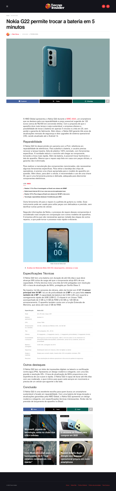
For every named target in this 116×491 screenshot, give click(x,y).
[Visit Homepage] (55, 6)
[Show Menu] (7, 6)
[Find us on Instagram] (103, 6)
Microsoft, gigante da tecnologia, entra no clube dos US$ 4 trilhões (40, 432)
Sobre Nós (73, 485)
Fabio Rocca (15, 34)
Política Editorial (82, 485)
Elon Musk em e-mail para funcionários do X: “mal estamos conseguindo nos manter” (38, 457)
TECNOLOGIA (14, 15)
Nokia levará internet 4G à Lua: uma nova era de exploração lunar (45, 191)
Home (7, 15)
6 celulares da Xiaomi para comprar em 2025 (74, 434)
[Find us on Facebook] (108, 6)
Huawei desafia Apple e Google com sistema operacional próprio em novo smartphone (75, 457)
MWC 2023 (71, 118)
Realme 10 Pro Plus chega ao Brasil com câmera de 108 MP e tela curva (47, 194)
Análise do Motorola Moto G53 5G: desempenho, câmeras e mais (52, 268)
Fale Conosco (106, 485)
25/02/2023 (25, 34)
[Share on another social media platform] (108, 101)
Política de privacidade (95, 485)
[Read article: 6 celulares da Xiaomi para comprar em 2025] (76, 426)
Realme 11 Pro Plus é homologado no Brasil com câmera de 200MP (45, 188)
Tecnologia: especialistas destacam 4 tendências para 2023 (43, 197)
